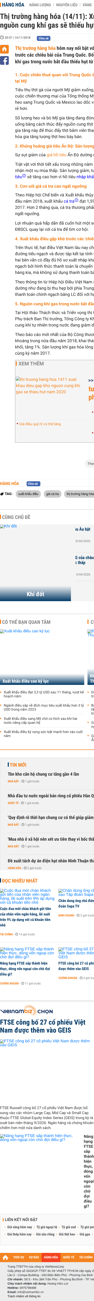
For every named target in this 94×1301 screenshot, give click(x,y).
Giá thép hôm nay (19, 1234)
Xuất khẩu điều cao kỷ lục (26, 681)
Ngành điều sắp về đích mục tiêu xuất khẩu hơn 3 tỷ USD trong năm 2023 (44, 708)
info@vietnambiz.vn (30, 1292)
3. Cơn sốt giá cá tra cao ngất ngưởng (51, 186)
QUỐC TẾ (68, 1257)
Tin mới (18, 765)
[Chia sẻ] (4, 60)
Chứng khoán (9, 983)
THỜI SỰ (18, 1257)
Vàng (87, 5)
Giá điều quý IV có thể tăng (40, 424)
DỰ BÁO (34, 1257)
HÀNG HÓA (51, 1257)
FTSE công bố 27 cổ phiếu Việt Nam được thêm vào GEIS (42, 1026)
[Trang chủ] (4, 49)
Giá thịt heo (67, 1234)
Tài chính (6, 934)
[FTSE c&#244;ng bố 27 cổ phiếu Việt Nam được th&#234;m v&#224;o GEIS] (47, 1070)
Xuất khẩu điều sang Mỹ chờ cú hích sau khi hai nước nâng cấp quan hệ (40, 721)
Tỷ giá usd (69, 1227)
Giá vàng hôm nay (19, 1227)
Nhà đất (13, 781)
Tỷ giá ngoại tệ (47, 1227)
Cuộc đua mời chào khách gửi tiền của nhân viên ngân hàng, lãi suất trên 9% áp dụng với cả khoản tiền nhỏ (25, 916)
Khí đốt (35, 594)
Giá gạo (84, 1234)
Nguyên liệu (66, 5)
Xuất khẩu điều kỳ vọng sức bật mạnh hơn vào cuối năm (43, 734)
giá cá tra (52, 493)
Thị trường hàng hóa (35, 48)
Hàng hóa (13, 5)
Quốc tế (13, 803)
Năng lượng (40, 5)
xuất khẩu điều (28, 493)
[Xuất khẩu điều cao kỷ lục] (42, 657)
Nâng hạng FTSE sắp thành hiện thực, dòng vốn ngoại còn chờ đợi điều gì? (25, 968)
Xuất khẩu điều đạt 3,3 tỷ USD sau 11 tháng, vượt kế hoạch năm (44, 694)
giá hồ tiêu (56, 155)
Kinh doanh (66, 915)
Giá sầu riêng (45, 1234)
